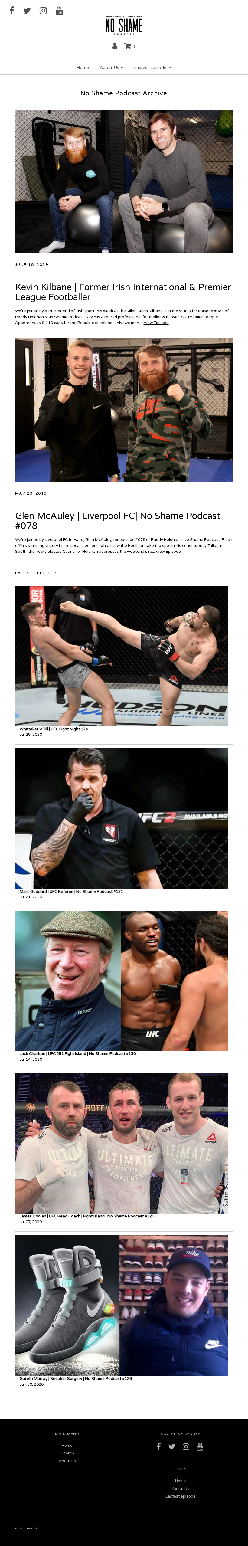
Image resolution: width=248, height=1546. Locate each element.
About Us (180, 1488)
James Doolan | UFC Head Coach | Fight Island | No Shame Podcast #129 (87, 1216)
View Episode (156, 322)
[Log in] (114, 45)
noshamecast (26, 1528)
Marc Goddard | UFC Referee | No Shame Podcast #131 (71, 891)
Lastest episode (180, 1496)
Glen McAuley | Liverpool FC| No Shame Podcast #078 (117, 521)
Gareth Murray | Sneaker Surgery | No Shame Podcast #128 (76, 1378)
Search (67, 1453)
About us (67, 1461)
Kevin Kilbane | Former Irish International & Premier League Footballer (123, 292)
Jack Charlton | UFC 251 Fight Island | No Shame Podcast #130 (78, 1053)
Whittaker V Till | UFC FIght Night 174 (54, 729)
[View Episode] (124, 181)
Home (83, 67)
